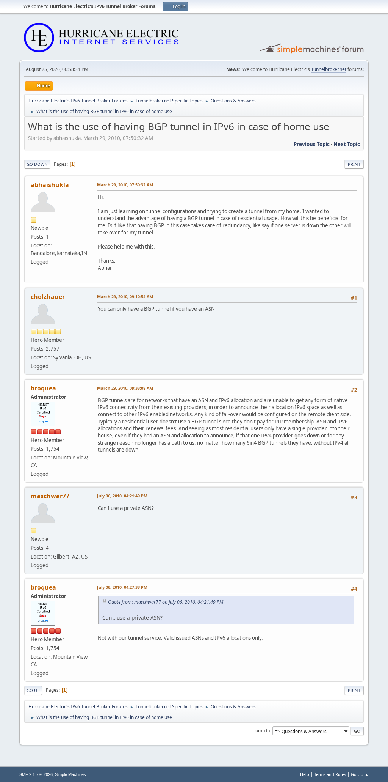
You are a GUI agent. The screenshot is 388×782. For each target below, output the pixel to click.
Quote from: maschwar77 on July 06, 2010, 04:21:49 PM (165, 602)
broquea (43, 388)
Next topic (346, 144)
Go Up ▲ (360, 774)
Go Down (37, 164)
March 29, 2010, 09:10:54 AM (125, 296)
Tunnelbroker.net (328, 69)
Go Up (33, 690)
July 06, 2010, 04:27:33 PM (122, 587)
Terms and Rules (330, 774)
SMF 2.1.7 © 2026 (36, 774)
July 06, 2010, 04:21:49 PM (122, 496)
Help (304, 774)
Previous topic (312, 144)
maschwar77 (50, 496)
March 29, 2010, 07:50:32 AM (125, 184)
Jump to (262, 730)
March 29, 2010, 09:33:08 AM (125, 388)
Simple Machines (70, 774)
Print (354, 164)
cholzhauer (48, 297)
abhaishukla (50, 185)
